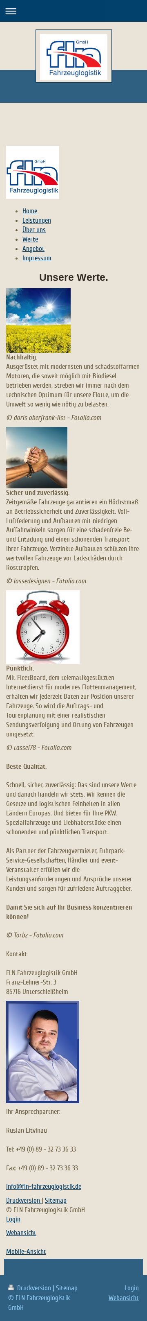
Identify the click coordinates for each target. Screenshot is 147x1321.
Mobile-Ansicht (26, 1251)
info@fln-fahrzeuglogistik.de (43, 1186)
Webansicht (21, 1232)
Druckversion (24, 1200)
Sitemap (56, 1200)
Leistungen (36, 220)
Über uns (34, 230)
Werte (30, 239)
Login (13, 1219)
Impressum (36, 258)
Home (29, 211)
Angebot (33, 248)
